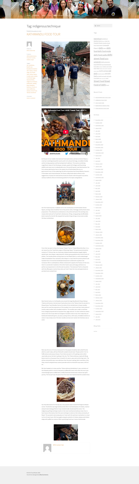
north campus (103, 71)
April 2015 (97, 259)
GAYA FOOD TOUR (99, 103)
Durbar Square (33, 74)
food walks (96, 66)
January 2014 (98, 300)
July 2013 (97, 317)
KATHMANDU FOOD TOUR (43, 34)
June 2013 (97, 319)
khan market (105, 68)
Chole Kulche (99, 45)
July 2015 (97, 251)
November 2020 (99, 120)
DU (100, 64)
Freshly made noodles (32, 76)
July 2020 (97, 131)
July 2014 (97, 284)
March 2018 (98, 194)
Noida (98, 71)
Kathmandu (29, 83)
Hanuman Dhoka (30, 80)
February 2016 (98, 232)
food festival (107, 64)
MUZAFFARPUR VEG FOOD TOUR (103, 97)
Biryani (103, 41)
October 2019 (98, 150)
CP (98, 48)
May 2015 (97, 256)
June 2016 (97, 221)
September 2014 (99, 278)
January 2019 (98, 166)
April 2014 (97, 292)
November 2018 (99, 172)
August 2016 (98, 215)
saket (107, 78)
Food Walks (36, 15)
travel (107, 85)
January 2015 (98, 267)
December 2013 (99, 303)
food (102, 64)
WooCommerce (44, 475)
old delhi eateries (101, 73)
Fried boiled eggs (31, 78)
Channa (31, 70)
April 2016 (97, 226)
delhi (101, 48)
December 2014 (99, 270)
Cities (49, 15)
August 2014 (98, 281)
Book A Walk (76, 15)
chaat (106, 41)
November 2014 (99, 273)
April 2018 (97, 191)
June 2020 (97, 133)
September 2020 (99, 125)
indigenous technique (32, 81)
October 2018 (98, 174)
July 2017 (97, 210)
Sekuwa (28, 91)
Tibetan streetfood (31, 92)
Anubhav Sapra (98, 41)
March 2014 (98, 295)
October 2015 (98, 243)
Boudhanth (29, 69)
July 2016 (97, 218)
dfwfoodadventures (31, 56)
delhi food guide (104, 51)
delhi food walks (100, 55)
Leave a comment (31, 98)
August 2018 (98, 180)
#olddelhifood (105, 39)
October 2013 (98, 308)
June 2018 (97, 185)
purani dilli (104, 78)
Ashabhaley (31, 65)
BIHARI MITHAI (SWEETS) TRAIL (102, 105)
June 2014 (97, 286)
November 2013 (99, 306)
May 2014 (97, 289)
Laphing (34, 83)
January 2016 (98, 235)
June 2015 (97, 254)
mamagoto (109, 68)
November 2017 (99, 202)
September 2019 (99, 153)
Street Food (34, 91)
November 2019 (99, 147)
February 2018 (98, 196)
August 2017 (98, 207)
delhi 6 (104, 48)
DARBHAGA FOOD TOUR (101, 100)
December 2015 (99, 237)
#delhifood (97, 39)
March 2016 (98, 229)
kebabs (101, 68)
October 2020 (98, 123)
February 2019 (98, 164)
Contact (68, 15)
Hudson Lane (106, 66)
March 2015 (98, 262)
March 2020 (98, 139)
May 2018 (97, 188)
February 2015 (98, 265)
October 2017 (98, 204)
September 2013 (99, 311)
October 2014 (98, 276)
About (43, 15)
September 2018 (99, 177)
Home (28, 15)
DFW (98, 64)
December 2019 (99, 144)
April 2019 (97, 161)
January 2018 (98, 199)
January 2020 (98, 142)
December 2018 (99, 169)
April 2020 (97, 136)
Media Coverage (58, 15)
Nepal (28, 85)
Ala (27, 65)
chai (108, 41)
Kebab (98, 68)
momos (95, 71)
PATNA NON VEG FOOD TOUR (102, 108)
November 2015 (99, 240)
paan (100, 78)
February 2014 (98, 297)
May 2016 (97, 224)
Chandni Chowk (98, 43)
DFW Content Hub (31, 50)
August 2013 (98, 314)
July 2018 (97, 183)
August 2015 (98, 248)
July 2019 (97, 158)
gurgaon (100, 66)
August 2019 (98, 155)
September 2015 (99, 245)
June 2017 (97, 213)
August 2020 (98, 128)
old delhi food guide (102, 76)
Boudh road (29, 67)
